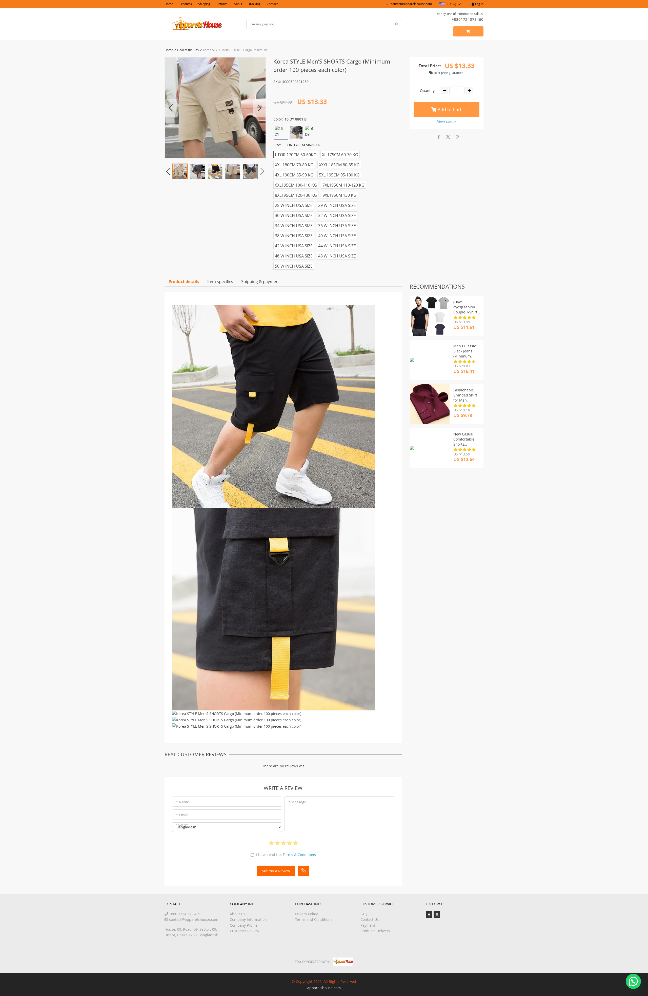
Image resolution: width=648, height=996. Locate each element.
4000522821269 (295, 81)
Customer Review (244, 930)
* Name (182, 802)
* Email (182, 814)
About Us (237, 913)
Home (169, 4)
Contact (272, 4)
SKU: (277, 81)
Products (185, 4)
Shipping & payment (260, 281)
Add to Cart (448, 109)
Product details (184, 281)
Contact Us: (370, 919)
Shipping (204, 4)
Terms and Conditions (313, 919)
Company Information (248, 919)
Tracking (254, 4)
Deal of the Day (188, 50)
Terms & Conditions (299, 854)
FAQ (363, 913)
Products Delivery (375, 930)
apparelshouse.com (324, 987)
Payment (367, 925)
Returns (222, 4)
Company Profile (243, 925)
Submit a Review (276, 870)
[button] (633, 981)
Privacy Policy (306, 913)
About (238, 4)
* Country (182, 824)
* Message (297, 802)
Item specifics (220, 281)
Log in (478, 4)
